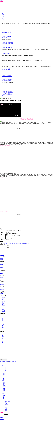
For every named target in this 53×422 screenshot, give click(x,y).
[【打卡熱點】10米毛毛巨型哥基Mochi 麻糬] (7, 42)
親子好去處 (3, 311)
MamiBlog (3, 16)
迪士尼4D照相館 (27, 243)
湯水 (2, 307)
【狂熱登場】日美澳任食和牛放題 (6, 37)
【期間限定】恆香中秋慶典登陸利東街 (7, 32)
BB (2, 296)
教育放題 (1, 273)
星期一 (5, 367)
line (2, 18)
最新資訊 (4, 382)
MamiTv (14, 243)
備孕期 (4, 395)
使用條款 (4, 361)
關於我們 (1, 361)
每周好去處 (7, 243)
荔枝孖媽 (3, 309)
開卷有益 (4, 388)
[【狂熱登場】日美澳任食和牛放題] (6, 36)
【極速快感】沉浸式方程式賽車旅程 (6, 80)
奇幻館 (22, 243)
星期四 (5, 370)
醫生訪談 (4, 373)
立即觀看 (1, 258)
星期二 (5, 368)
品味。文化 (2, 284)
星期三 (5, 369)
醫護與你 (4, 384)
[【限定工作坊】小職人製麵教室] (6, 53)
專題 (3, 398)
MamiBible (3, 387)
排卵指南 (6, 402)
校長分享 (4, 374)
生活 (2, 308)
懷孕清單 (6, 407)
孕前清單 (6, 408)
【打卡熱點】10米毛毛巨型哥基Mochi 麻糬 (7, 43)
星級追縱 (1, 259)
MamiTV (3, 96)
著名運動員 (4, 379)
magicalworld (11, 243)
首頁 (2, 13)
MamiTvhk (17, 243)
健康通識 (4, 390)
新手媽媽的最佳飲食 (7, 401)
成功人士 (4, 378)
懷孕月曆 (6, 410)
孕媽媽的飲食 (6, 404)
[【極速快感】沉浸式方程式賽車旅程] (7, 79)
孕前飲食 (6, 403)
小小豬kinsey (3, 305)
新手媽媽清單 (6, 409)
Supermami (3, 95)
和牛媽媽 (3, 303)
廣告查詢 (13, 361)
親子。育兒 (2, 289)
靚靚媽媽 (4, 385)
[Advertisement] (26, 7)
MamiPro (3, 14)
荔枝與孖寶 (3, 310)
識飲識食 (1, 264)
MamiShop (3, 394)
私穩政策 (10, 361)
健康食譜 (4, 389)
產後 (3, 397)
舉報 (15, 361)
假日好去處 (3, 301)
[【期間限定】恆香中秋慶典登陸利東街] (7, 47)
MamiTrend (3, 15)
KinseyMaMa (3, 297)
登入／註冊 (1, 1)
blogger (2, 298)
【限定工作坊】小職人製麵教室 (6, 69)
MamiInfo (3, 17)
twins (2, 299)
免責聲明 (7, 361)
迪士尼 (24, 243)
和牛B (2, 302)
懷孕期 (4, 396)
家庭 (2, 304)
